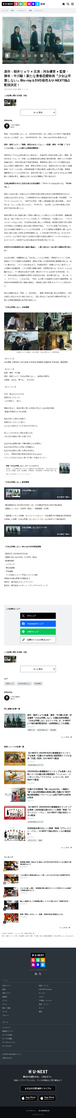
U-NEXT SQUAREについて (11, 1054)
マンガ (4, 1012)
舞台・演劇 (6, 1008)
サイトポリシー (31, 1110)
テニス (4, 1000)
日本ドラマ (6, 986)
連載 (30, 10)
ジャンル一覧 (19, 933)
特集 (12, 10)
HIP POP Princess (45, 989)
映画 (19, 89)
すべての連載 (7, 1039)
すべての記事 (7, 1035)
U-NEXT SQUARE (7, 933)
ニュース (5, 10)
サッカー (42, 993)
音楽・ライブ (43, 1004)
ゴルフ (41, 997)
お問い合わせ (7, 1058)
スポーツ (5, 1015)
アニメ (4, 1004)
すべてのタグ (7, 1046)
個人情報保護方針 (44, 1110)
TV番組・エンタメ (45, 1000)
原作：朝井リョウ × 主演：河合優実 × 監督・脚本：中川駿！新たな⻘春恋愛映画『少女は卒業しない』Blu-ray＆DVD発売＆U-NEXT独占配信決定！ (38, 936)
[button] (72, 4)
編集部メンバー (7, 1031)
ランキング (39, 10)
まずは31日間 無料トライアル (38, 1088)
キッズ (41, 1008)
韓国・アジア (43, 986)
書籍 (40, 1012)
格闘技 (4, 997)
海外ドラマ (6, 993)
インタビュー (21, 10)
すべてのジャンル (8, 1042)
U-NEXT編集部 (15, 125)
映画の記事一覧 (29, 933)
